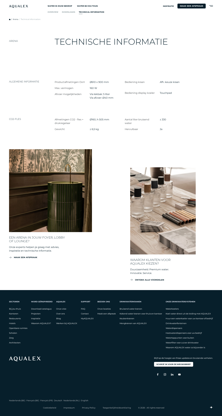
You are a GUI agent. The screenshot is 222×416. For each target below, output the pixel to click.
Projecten (36, 313)
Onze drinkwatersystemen (180, 301)
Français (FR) (46, 400)
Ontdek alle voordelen (149, 280)
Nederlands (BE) (17, 400)
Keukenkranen (127, 318)
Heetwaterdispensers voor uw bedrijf (184, 333)
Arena (15, 19)
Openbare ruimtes (18, 328)
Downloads (68, 12)
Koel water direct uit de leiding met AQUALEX (188, 313)
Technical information (91, 12)
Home (9, 19)
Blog (58, 318)
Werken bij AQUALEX (66, 323)
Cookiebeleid (49, 407)
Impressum (69, 407)
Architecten (15, 342)
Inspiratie (168, 6)
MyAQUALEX (87, 318)
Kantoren (13, 313)
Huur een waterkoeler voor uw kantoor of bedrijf (189, 318)
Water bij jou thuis (87, 6)
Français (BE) (32, 400)
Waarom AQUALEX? (41, 323)
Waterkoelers (172, 309)
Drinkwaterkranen (130, 301)
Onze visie (61, 309)
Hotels (12, 323)
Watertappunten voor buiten (180, 338)
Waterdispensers (174, 328)
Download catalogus (41, 309)
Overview (53, 12)
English (84, 400)
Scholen (13, 333)
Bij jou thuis (15, 309)
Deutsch (58, 400)
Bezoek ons (103, 301)
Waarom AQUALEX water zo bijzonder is (185, 347)
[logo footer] (25, 358)
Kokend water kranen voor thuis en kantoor (141, 313)
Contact (85, 313)
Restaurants (15, 318)
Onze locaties (104, 309)
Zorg (11, 338)
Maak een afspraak (191, 6)
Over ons (60, 313)
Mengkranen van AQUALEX (133, 323)
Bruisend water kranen (131, 309)
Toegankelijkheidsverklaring (117, 407)
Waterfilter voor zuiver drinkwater (182, 342)
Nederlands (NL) (71, 400)
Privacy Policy (88, 407)
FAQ (83, 309)
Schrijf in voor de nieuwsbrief (173, 364)
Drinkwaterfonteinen (176, 323)
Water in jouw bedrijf (60, 6)
